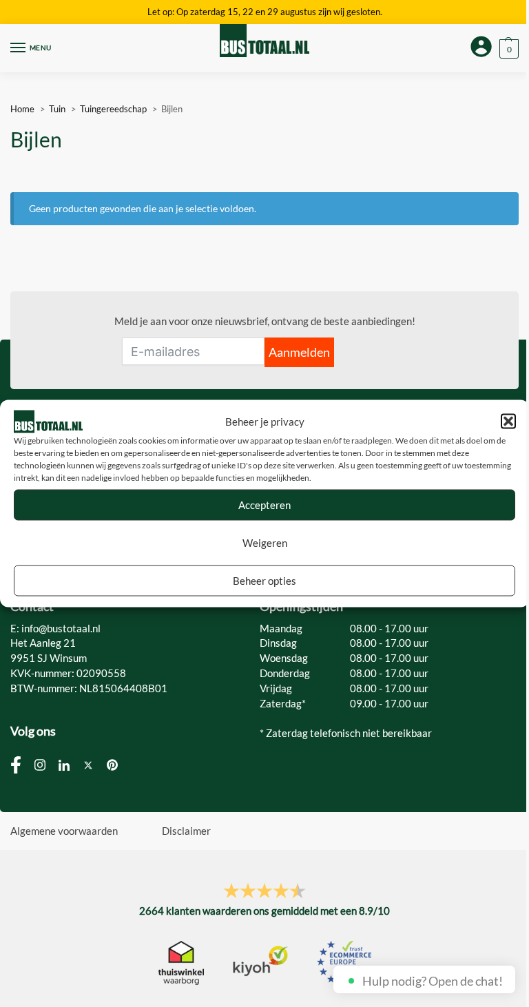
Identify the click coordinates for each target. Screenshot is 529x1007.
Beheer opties (264, 580)
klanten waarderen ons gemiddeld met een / (264, 910)
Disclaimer (186, 830)
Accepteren (264, 505)
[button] (508, 421)
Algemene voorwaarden (64, 830)
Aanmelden (299, 352)
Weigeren (264, 543)
